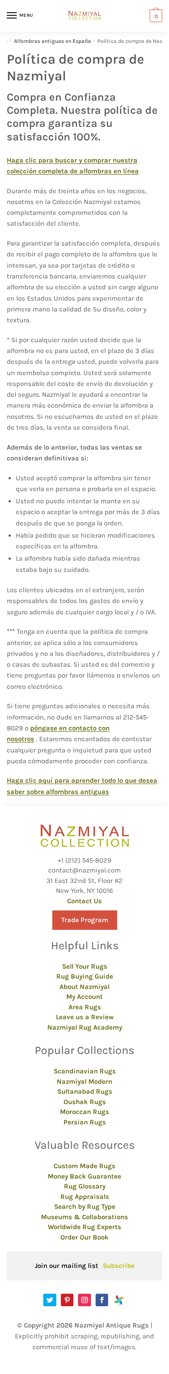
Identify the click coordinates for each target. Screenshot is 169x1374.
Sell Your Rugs (84, 966)
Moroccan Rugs (84, 1112)
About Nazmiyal (84, 987)
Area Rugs (85, 1007)
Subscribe (119, 1266)
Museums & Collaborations (84, 1217)
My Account (84, 997)
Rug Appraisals (84, 1197)
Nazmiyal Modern (84, 1081)
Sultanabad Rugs (84, 1091)
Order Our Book (84, 1237)
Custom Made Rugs (84, 1166)
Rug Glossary (84, 1186)
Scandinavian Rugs (85, 1071)
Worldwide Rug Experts (84, 1227)
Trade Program (84, 920)
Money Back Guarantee (84, 1176)
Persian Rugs (85, 1122)
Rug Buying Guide (84, 976)
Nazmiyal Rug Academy (84, 1027)
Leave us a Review (85, 1017)
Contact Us (84, 901)
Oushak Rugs (85, 1102)
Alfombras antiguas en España (52, 41)
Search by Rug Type (84, 1206)
